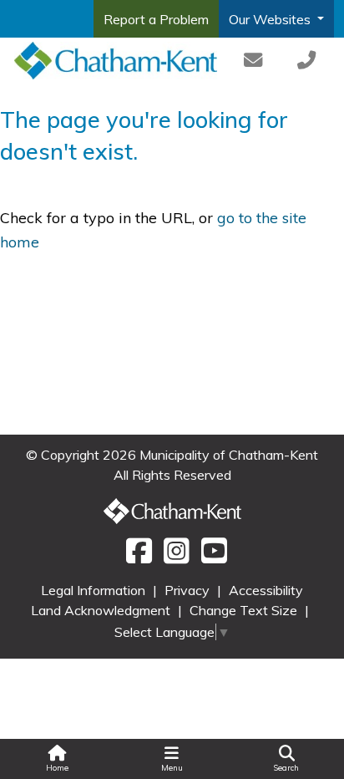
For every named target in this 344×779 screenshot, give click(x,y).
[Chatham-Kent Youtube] (210, 556)
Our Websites (271, 19)
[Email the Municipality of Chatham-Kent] (253, 61)
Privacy (188, 590)
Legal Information (95, 590)
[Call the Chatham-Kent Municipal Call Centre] (307, 61)
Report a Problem (156, 19)
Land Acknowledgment (102, 610)
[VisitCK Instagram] (174, 556)
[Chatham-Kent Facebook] (136, 556)
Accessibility (266, 590)
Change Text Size (245, 610)
